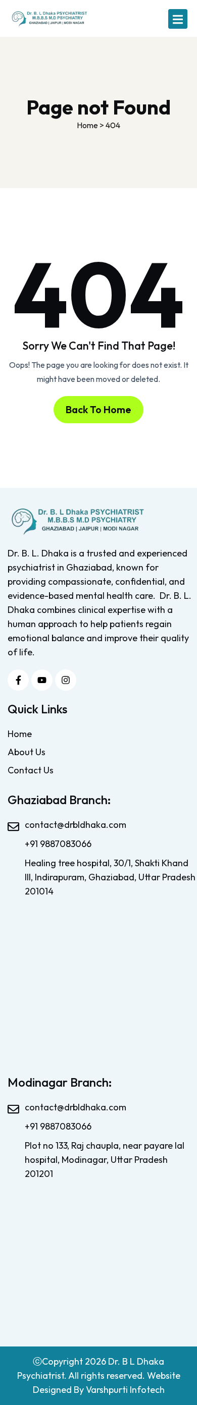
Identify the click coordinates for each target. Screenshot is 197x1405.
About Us (26, 752)
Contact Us (31, 770)
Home (20, 734)
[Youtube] (42, 680)
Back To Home (98, 409)
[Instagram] (65, 680)
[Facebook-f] (18, 680)
